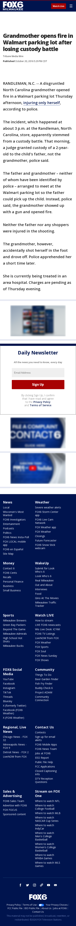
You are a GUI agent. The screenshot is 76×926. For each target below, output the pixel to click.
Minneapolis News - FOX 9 (15, 746)
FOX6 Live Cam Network (44, 521)
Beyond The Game (14, 629)
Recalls (7, 577)
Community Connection (42, 698)
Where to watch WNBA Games (44, 856)
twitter (27, 885)
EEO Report (42, 757)
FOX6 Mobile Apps (46, 744)
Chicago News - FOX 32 (15, 738)
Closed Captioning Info (46, 772)
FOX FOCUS (10, 810)
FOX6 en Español (13, 549)
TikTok (7, 692)
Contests (40, 732)
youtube (48, 885)
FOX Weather (43, 531)
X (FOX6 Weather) (13, 717)
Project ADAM (43, 692)
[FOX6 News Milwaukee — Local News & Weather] (13, 5)
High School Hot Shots (12, 639)
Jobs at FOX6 (43, 753)
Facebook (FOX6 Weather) (13, 711)
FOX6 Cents (10, 572)
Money (8, 563)
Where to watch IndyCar (44, 826)
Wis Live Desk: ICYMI (47, 629)
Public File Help (44, 762)
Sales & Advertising (12, 793)
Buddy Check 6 (44, 688)
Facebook (9, 683)
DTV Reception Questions (44, 780)
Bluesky (7, 701)
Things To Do (43, 674)
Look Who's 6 (43, 576)
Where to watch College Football (44, 807)
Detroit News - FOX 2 (16, 752)
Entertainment (11, 524)
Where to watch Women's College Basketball (45, 847)
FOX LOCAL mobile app (14, 543)
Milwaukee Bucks (13, 645)
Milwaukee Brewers (14, 620)
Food (38, 593)
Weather (42, 502)
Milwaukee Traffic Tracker (45, 604)
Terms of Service (40, 405)
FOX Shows (42, 660)
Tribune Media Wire (13, 56)
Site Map (8, 553)
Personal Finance (13, 581)
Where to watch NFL (47, 801)
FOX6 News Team (46, 749)
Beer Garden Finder (46, 679)
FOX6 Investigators (14, 519)
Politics (7, 532)
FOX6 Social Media (12, 671)
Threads (8, 696)
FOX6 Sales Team (13, 801)
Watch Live (58, 6)
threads (41, 885)
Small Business (12, 590)
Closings (40, 536)
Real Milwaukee (44, 580)
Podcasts (8, 528)
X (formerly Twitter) (14, 705)
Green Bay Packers (14, 625)
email (55, 885)
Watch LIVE (44, 615)
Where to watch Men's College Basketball (44, 836)
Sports (8, 615)
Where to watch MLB (48, 813)
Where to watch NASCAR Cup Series (46, 819)
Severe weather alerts (48, 507)
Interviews (41, 589)
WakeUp (42, 563)
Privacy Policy (42, 402)
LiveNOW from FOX (47, 638)
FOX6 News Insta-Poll (16, 537)
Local (6, 507)
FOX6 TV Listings (45, 633)
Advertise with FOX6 (15, 805)
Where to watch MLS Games (47, 864)
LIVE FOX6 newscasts (48, 625)
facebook (20, 885)
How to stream (44, 620)
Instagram (9, 688)
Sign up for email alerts (45, 738)
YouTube (8, 679)
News (7, 502)
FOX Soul (40, 651)
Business (8, 586)
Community (44, 669)
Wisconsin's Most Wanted (13, 513)
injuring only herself (41, 102)
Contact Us (44, 727)
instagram (34, 885)
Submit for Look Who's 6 (44, 570)
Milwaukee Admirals (15, 633)
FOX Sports (42, 647)
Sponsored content (14, 814)
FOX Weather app (45, 527)
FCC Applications (45, 766)
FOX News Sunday (46, 655)
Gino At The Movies (47, 598)
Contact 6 (9, 568)
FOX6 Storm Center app (46, 513)
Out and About (44, 585)
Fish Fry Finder (43, 683)
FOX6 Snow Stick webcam (45, 546)
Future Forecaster (45, 540)
